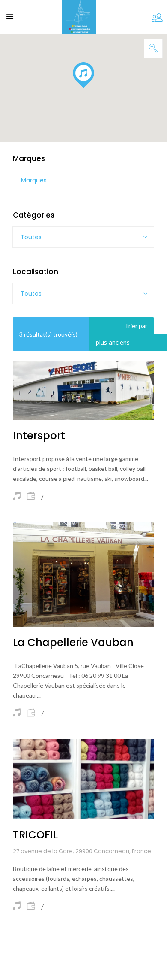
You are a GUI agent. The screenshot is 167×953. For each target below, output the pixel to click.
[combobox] (83, 237)
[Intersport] (83, 390)
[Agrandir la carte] (153, 48)
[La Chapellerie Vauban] (83, 574)
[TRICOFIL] (83, 779)
